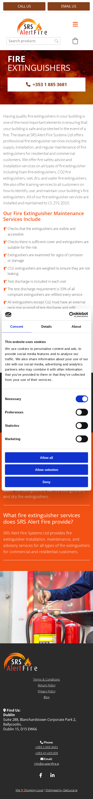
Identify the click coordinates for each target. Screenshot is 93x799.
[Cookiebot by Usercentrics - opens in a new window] (69, 314)
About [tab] (76, 326)
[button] (24, 6)
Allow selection (46, 470)
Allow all (46, 457)
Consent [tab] (16, 326)
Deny (46, 482)
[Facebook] (40, 775)
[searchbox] (33, 41)
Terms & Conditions (46, 679)
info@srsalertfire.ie (46, 763)
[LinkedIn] (52, 775)
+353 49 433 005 (46, 753)
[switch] (82, 412)
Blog (47, 697)
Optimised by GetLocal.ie (61, 790)
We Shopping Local (29, 790)
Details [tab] (46, 326)
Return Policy (46, 685)
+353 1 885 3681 (46, 747)
